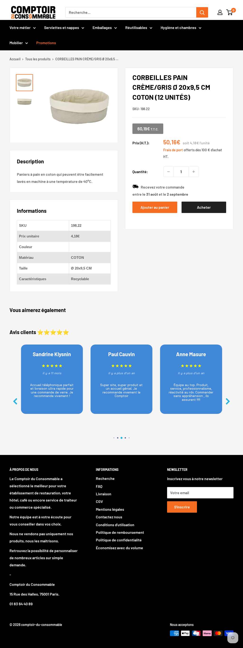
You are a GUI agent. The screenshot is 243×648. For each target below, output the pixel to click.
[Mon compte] (220, 12)
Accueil (14, 59)
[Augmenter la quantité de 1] (194, 172)
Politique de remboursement (120, 532)
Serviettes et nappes (61, 27)
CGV (99, 501)
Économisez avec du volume (119, 547)
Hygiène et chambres (178, 27)
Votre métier (20, 27)
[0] (230, 12)
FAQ (99, 486)
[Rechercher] (202, 12)
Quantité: (140, 171)
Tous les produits (38, 59)
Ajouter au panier (154, 207)
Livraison (103, 494)
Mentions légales (110, 509)
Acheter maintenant (203, 209)
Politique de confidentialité (119, 540)
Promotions (46, 42)
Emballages (102, 27)
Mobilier (16, 42)
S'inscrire (182, 507)
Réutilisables (136, 27)
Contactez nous (109, 517)
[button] (228, 401)
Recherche (105, 478)
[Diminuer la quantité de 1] (168, 172)
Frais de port (173, 150)
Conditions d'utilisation (115, 524)
